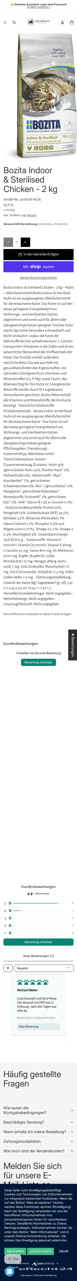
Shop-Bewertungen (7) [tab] (38, 956)
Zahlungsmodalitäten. (22, 1141)
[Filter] (7, 968)
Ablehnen (15, 1251)
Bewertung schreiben (38, 662)
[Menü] (5, 22)
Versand (31, 215)
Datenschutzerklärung (45, 1275)
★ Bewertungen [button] (73, 645)
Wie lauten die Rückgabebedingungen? (24, 1110)
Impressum (26, 1275)
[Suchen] (14, 22)
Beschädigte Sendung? (23, 1122)
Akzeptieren (40, 1251)
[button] (38, 903)
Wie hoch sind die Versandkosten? (33, 1151)
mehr (63, 1251)
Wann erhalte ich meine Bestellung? (34, 1132)
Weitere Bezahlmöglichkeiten (38, 277)
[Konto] (62, 22)
